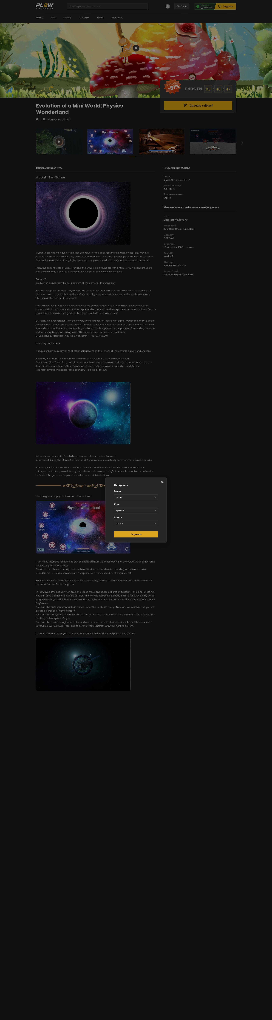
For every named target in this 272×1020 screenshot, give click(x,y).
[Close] (162, 482)
